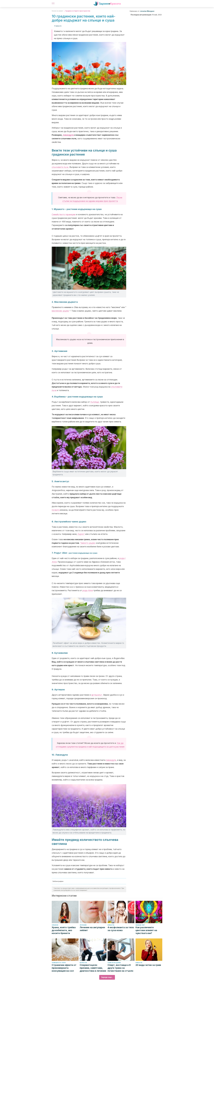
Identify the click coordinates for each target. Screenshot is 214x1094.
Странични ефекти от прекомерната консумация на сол (64, 968)
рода (87, 590)
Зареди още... (107, 977)
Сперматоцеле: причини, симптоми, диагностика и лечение (93, 968)
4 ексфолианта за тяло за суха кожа (121, 929)
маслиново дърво (60, 311)
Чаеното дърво (87, 543)
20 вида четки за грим (148, 965)
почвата (56, 510)
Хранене (55, 925)
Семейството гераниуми (64, 214)
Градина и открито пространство (77, 11)
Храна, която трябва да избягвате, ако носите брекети (64, 930)
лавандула (68, 135)
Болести (83, 962)
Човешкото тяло (59, 962)
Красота (111, 925)
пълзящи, (94, 402)
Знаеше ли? (140, 925)
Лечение (83, 925)
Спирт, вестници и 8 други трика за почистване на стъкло (120, 968)
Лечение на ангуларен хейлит (92, 929)
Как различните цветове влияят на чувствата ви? (146, 930)
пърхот (81, 534)
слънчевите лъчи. (60, 167)
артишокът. (97, 695)
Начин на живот (57, 11)
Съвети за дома (114, 962)
